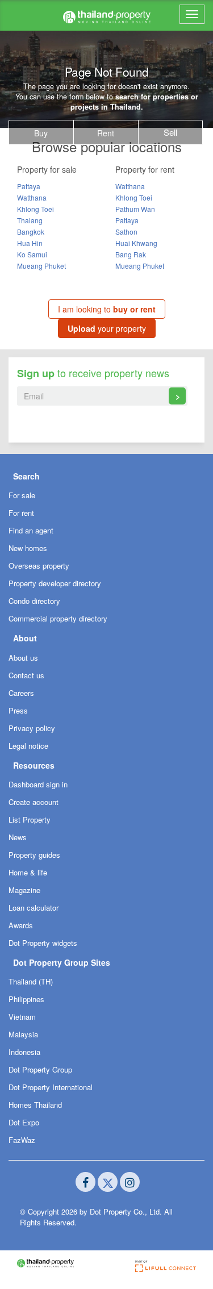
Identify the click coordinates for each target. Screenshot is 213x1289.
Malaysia (23, 1034)
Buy (41, 133)
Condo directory (34, 600)
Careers (21, 692)
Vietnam (22, 1016)
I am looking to (107, 309)
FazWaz (22, 1139)
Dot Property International (51, 1087)
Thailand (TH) (31, 981)
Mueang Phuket (41, 265)
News (18, 837)
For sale (22, 495)
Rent (105, 133)
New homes (28, 548)
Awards (21, 925)
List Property (30, 819)
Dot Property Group (40, 1069)
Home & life (28, 872)
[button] (106, 476)
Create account (34, 801)
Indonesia (24, 1051)
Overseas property (39, 565)
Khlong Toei (35, 209)
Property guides (34, 854)
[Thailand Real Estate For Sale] (106, 15)
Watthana (32, 197)
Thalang (30, 220)
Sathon (126, 231)
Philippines (26, 999)
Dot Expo (24, 1122)
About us (23, 657)
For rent (21, 512)
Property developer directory (55, 583)
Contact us (26, 675)
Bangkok (30, 231)
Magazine (24, 890)
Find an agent (31, 530)
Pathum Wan (135, 209)
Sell (170, 132)
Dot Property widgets (43, 942)
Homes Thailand (35, 1104)
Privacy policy (32, 728)
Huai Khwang (136, 243)
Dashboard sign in (38, 784)
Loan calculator (34, 907)
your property (107, 328)
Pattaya (28, 186)
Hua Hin (30, 243)
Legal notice (28, 745)
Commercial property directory (58, 618)
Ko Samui (32, 254)
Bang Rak (130, 254)
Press (18, 710)
